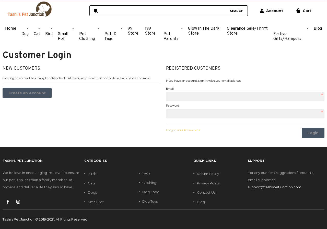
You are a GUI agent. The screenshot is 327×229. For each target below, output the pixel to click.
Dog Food (150, 192)
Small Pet (96, 202)
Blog (201, 202)
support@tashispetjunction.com (274, 187)
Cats (91, 183)
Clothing (149, 183)
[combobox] (164, 11)
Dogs (92, 192)
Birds (92, 174)
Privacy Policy (208, 183)
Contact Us (206, 192)
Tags (146, 173)
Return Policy (208, 174)
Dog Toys (150, 201)
